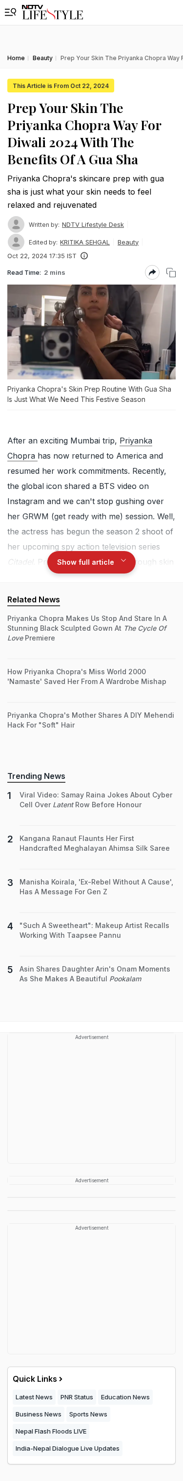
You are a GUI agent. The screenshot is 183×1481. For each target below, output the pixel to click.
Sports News (88, 1414)
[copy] (171, 272)
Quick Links (35, 1379)
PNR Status (77, 1397)
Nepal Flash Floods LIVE (51, 1431)
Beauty (128, 242)
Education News (125, 1397)
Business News (38, 1414)
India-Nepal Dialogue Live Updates (68, 1448)
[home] (52, 12)
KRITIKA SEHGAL (85, 242)
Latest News (34, 1397)
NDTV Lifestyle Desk (93, 224)
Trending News (36, 776)
